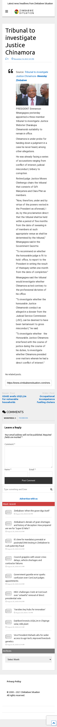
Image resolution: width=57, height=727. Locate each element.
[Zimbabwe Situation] (24, 14)
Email (32, 469)
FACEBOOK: (23, 418)
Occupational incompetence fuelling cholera (46, 399)
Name (8, 469)
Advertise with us (29, 499)
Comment (10, 444)
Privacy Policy (14, 681)
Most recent (9, 504)
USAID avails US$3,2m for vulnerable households (14, 399)
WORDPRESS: (10, 418)
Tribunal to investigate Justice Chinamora (32, 76)
